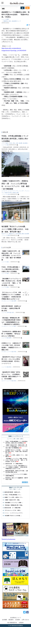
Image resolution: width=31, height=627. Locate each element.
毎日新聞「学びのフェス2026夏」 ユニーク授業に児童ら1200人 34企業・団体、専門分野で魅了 (15, 229)
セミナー (4, 380)
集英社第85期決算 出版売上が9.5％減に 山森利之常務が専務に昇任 (11, 308)
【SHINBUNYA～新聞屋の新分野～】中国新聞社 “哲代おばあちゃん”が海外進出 (11, 334)
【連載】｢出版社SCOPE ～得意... (12, 500)
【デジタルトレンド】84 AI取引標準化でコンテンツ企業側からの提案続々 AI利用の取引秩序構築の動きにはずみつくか (16, 467)
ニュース (4, 19)
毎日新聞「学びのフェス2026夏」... (13, 515)
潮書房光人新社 (7, 21)
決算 (17, 143)
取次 (14, 143)
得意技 (14, 192)
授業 (23, 233)
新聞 (7, 19)
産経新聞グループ (16, 21)
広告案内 (17, 619)
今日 (10, 489)
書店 (18, 192)
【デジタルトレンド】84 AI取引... (13, 510)
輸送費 (20, 143)
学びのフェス (5, 233)
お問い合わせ (25, 619)
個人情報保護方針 (12, 622)
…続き (11, 151)
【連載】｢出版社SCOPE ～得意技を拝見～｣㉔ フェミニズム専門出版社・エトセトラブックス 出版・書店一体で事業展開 (11, 255)
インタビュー (5, 326)
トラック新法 (5, 143)
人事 (7, 312)
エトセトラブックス (13, 190)
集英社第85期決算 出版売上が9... (13, 492)
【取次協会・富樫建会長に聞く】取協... (14, 505)
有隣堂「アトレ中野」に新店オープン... (14, 497)
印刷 (15, 351)
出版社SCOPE (8, 192)
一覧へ (24, 482)
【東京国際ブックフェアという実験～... (14, 502)
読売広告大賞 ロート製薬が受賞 (13, 463)
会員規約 (21, 622)
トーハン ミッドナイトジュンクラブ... (14, 513)
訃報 (21, 438)
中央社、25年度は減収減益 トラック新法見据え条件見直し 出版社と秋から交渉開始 (15, 138)
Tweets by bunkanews (8, 539)
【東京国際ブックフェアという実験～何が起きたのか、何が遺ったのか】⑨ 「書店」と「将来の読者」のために (16, 460)
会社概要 (4, 619)
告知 (10, 367)
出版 (7, 144)
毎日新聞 (26, 233)
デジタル (4, 301)
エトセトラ (4, 190)
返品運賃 (25, 143)
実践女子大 (12, 233)
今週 (14, 489)
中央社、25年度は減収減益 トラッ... (13, 494)
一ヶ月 (18, 489)
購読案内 (11, 619)
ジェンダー (21, 190)
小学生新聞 (18, 233)
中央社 (10, 143)
